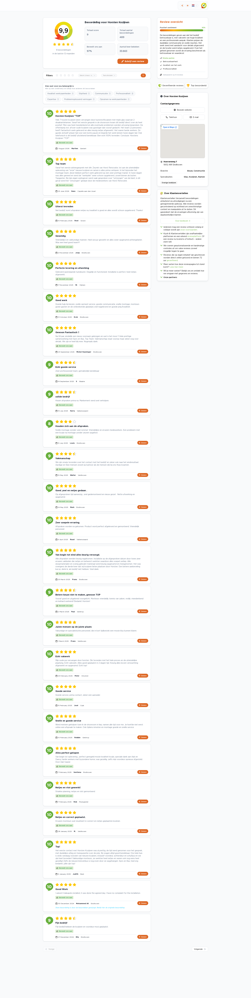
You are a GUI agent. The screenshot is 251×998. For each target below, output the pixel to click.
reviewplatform (194, 236)
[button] (182, 277)
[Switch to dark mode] (187, 5)
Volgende (198, 949)
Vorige (51, 949)
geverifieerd (172, 260)
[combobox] (87, 75)
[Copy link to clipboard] (182, 5)
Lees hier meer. (176, 267)
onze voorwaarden (188, 230)
